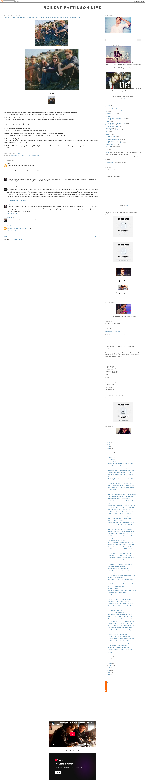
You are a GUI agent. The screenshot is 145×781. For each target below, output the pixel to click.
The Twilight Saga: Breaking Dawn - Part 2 (115, 118)
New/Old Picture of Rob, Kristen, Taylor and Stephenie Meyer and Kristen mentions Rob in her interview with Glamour (43, 17)
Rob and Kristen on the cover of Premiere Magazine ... (121, 623)
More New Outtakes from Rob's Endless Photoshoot (121, 632)
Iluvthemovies (10, 187)
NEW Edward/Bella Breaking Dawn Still (117, 645)
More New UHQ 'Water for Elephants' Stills (118, 647)
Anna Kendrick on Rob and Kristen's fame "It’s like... (121, 481)
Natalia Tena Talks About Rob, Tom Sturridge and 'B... (121, 584)
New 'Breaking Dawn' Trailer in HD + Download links (120, 573)
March (110, 663)
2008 (108, 674)
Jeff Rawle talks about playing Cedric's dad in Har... (120, 527)
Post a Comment (8, 234)
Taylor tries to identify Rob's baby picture (118, 476)
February (110, 665)
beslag (9, 228)
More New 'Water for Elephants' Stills (117, 577)
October (110, 457)
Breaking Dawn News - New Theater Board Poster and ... (122, 522)
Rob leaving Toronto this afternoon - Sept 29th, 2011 (120, 479)
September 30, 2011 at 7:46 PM (17, 173)
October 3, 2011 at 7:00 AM (16, 222)
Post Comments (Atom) (16, 239)
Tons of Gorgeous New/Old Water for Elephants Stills (121, 485)
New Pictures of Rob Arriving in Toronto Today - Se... (121, 492)
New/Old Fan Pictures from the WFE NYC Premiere (120, 549)
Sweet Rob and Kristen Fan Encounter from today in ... (121, 625)
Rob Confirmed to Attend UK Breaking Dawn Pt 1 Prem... (122, 468)
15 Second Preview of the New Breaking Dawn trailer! (121, 597)
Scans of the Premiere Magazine (116, 612)
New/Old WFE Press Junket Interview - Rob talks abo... (121, 489)
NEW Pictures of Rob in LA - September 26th (119, 498)
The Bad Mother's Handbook (112, 139)
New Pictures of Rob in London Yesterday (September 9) (122, 590)
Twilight (107, 131)
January (110, 667)
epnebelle (52, 151)
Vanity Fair (108, 146)
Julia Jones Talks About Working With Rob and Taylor (121, 616)
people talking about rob (31, 155)
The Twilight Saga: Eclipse (111, 126)
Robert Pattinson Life (72, 8)
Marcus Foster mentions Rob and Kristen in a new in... (121, 505)
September (111, 459)
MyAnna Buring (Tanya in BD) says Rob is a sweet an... (121, 531)
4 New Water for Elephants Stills (116, 586)
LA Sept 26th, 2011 (112, 461)
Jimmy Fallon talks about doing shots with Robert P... (121, 529)
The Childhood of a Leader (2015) (113, 110)
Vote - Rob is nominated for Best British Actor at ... (120, 636)
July (109, 654)
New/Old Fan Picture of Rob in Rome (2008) (118, 640)
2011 (108, 451)
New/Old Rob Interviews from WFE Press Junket (120, 553)
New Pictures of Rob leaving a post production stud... (121, 474)
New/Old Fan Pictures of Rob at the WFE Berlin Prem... (121, 544)
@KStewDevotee (13, 151)
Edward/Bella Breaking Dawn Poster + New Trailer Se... (121, 603)
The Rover (108, 116)
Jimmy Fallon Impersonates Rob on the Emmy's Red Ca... (122, 494)
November (111, 455)
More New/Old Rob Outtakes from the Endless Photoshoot (122, 551)
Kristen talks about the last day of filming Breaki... (120, 483)
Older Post (97, 236)
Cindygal (9, 217)
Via (48, 151)
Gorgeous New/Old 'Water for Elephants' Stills (119, 592)
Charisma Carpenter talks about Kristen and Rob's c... (121, 649)
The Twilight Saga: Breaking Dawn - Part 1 (115, 123)
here (37, 151)
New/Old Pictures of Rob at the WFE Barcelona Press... (121, 621)
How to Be (108, 134)
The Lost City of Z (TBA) (111, 108)
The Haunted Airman (110, 141)
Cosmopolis (108, 120)
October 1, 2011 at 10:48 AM (16, 183)
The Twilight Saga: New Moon (112, 129)
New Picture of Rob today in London (117, 595)
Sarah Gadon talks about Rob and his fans (118, 568)
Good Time (108, 106)
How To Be (108, 156)
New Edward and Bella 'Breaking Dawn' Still (118, 601)
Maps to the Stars (109, 115)
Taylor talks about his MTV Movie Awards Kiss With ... (121, 509)
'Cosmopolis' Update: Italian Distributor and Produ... (120, 608)
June (109, 656)
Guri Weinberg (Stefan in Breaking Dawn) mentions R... (121, 496)
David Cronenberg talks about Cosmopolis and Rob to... (121, 638)
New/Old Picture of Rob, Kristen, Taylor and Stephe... (121, 463)
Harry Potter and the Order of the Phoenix (115, 138)
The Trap (107, 105)
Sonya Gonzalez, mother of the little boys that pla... (120, 619)
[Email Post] (22, 153)
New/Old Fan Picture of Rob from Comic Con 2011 (120, 599)
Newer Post (6, 236)
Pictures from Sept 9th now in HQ (116, 581)
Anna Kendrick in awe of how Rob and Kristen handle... (121, 557)
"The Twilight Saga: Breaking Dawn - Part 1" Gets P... (121, 533)
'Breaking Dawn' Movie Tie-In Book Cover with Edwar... (121, 538)
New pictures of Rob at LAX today (116, 566)
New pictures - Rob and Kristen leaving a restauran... (121, 579)
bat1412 (9, 225)
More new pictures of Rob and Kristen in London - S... (121, 560)
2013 (108, 446)
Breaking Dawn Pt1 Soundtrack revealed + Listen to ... (121, 500)
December (111, 453)
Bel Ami (107, 121)
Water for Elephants (110, 124)
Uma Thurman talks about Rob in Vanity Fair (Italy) (120, 627)
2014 (108, 444)
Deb (107, 684)
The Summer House (110, 136)
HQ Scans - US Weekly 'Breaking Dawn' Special (120, 514)
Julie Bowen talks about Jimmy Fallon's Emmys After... (121, 518)
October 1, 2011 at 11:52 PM (16, 200)
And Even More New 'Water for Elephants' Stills (119, 605)
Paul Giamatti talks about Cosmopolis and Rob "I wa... (121, 524)
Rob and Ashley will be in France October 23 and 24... (121, 472)
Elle (107, 686)
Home (52, 236)
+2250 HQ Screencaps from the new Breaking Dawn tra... (122, 570)
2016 (108, 440)
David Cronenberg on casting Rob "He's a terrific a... (121, 555)
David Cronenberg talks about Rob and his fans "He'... (121, 470)
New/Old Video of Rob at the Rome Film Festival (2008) (121, 511)
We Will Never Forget (113, 588)
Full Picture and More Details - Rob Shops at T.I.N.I (120, 516)
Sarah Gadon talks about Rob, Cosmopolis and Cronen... (122, 535)
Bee (107, 682)
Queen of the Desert (110, 113)
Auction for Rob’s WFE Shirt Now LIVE (117, 634)
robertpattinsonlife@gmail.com (112, 331)
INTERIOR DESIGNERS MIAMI (18, 228)
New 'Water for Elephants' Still (115, 465)
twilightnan (10, 176)
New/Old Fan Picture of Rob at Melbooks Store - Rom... (121, 507)
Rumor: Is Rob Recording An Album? (117, 540)
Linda (107, 688)
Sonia (107, 692)
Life (106, 111)
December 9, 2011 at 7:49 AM (16, 230)
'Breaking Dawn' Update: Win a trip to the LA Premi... (121, 546)
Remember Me (109, 128)
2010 (108, 670)
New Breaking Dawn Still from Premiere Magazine (120, 614)
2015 (108, 442)
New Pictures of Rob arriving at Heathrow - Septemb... (121, 630)
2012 (108, 448)
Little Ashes (108, 133)
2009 (108, 672)
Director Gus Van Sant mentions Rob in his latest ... (120, 564)
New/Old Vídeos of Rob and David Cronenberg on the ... (121, 575)
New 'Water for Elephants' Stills (115, 610)
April (109, 661)
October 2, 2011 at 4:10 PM (16, 213)
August (110, 652)
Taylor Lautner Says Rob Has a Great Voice (118, 503)
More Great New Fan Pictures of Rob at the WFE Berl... (121, 542)
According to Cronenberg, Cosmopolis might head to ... (121, 643)
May (109, 659)
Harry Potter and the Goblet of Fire (113, 142)
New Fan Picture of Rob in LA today (117, 520)
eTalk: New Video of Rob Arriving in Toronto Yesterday (121, 487)
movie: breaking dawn (17, 155)
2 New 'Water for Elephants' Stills (116, 562)
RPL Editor (108, 690)
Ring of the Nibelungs (110, 144)
